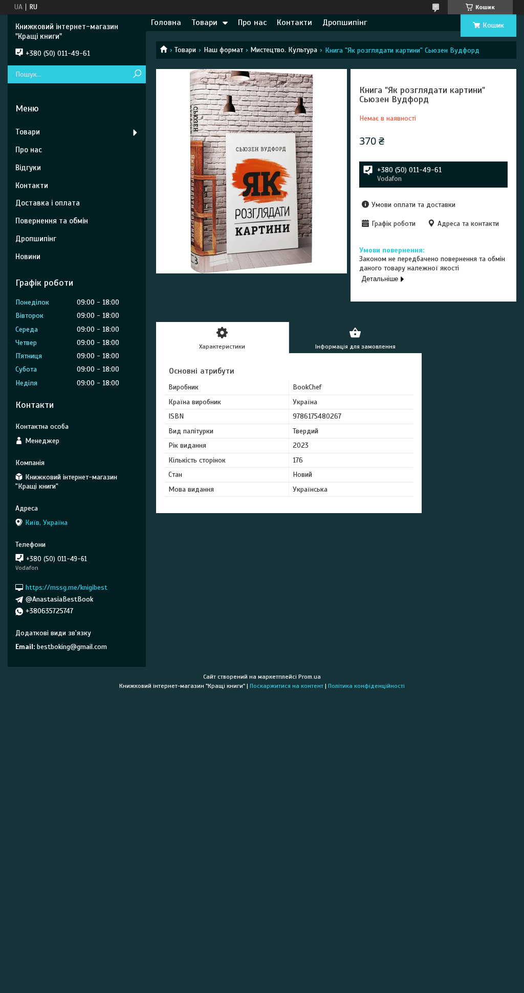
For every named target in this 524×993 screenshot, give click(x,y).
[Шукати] (137, 74)
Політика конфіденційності (366, 685)
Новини (27, 256)
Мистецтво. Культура (283, 49)
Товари (204, 22)
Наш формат (223, 49)
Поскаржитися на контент (286, 685)
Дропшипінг (344, 22)
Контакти (294, 22)
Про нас (252, 22)
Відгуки (28, 167)
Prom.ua (309, 676)
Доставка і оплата (47, 202)
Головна (166, 22)
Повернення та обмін (51, 220)
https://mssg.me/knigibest (66, 587)
